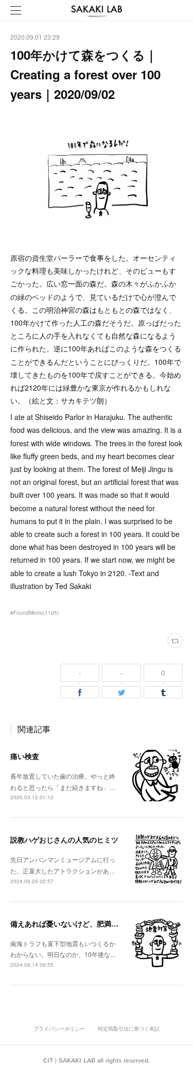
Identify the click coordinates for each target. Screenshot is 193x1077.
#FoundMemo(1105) (34, 612)
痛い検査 (24, 756)
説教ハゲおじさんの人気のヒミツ (64, 839)
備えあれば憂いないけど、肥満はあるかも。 (82, 923)
